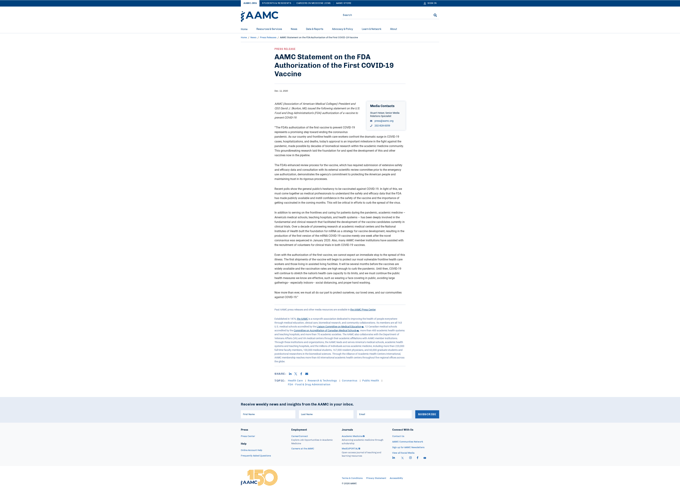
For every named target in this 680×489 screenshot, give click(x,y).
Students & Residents (276, 3)
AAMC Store (344, 3)
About (393, 29)
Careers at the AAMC (302, 449)
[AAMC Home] (259, 16)
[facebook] (417, 458)
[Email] (308, 373)
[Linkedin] (291, 373)
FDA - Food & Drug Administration (309, 384)
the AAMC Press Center (363, 309)
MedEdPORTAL (350, 449)
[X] (297, 373)
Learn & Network (371, 29)
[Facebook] (302, 373)
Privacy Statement (376, 478)
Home (244, 29)
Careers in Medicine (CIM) (313, 3)
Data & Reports (314, 29)
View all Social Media (403, 453)
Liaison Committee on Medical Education (339, 326)
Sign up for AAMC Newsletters (408, 447)
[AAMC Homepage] (259, 477)
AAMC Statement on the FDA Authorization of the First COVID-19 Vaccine (319, 37)
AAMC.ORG (250, 3)
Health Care (296, 380)
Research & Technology (323, 380)
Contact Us (398, 436)
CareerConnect (299, 436)
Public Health (371, 380)
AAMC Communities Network (407, 442)
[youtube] (424, 458)
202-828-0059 (382, 125)
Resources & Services (269, 29)
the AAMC (302, 318)
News (294, 29)
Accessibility (396, 478)
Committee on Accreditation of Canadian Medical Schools (325, 330)
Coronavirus (350, 380)
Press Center (248, 436)
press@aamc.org (383, 120)
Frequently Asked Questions (256, 456)
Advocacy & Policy (342, 29)
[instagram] (410, 458)
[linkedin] (393, 458)
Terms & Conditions (352, 478)
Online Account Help (251, 450)
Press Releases (268, 37)
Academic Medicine (352, 436)
